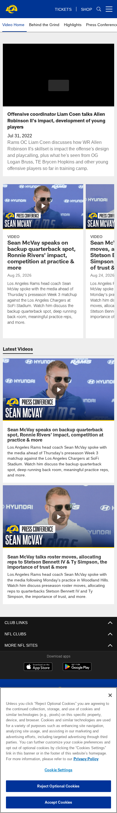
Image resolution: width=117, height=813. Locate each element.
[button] (58, 88)
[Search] (99, 9)
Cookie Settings (58, 770)
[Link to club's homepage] (11, 6)
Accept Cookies (58, 802)
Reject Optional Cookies (58, 786)
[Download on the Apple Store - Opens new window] (38, 667)
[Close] (110, 695)
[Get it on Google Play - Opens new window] (77, 669)
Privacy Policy (37, 759)
